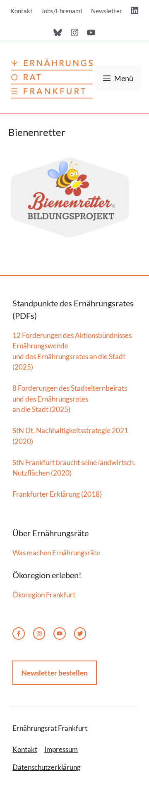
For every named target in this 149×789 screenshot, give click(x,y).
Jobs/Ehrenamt (62, 11)
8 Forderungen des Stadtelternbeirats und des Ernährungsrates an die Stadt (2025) (69, 399)
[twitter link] (59, 633)
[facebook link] (18, 633)
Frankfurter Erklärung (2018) (57, 494)
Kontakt (21, 11)
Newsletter (106, 11)
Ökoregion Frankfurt (43, 594)
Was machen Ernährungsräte (56, 552)
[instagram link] (39, 633)
